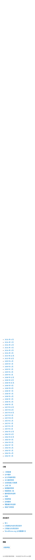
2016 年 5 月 (9, 451)
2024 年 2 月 (9, 350)
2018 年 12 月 (9, 377)
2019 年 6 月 (9, 361)
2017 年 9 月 (9, 415)
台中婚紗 (8, 475)
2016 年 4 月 (9, 453)
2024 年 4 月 (9, 345)
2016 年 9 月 (9, 440)
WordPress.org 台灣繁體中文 (15, 531)
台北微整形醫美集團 (8, 556)
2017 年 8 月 (9, 418)
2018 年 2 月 (9, 402)
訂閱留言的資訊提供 (12, 528)
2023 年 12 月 (9, 356)
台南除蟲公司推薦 (11, 483)
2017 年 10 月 (9, 413)
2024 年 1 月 (9, 353)
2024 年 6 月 (9, 339)
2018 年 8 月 (9, 388)
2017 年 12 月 (9, 407)
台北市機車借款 (10, 477)
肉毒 (6, 496)
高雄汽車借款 (9, 507)
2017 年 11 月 (9, 410)
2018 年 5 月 (9, 394)
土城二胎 (8, 485)
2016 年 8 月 (9, 442)
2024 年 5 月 (9, 342)
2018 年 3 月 (9, 399)
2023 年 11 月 (9, 358)
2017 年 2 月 (9, 426)
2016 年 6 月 (9, 448)
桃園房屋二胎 (9, 491)
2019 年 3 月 (9, 369)
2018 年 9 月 (9, 386)
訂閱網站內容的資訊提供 (13, 526)
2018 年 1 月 (9, 404)
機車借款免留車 (10, 494)
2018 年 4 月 (9, 396)
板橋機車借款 (9, 488)
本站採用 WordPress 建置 (23, 556)
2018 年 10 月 (9, 383)
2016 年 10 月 (9, 437)
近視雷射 (8, 502)
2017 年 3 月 (9, 423)
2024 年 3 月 (9, 348)
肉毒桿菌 (8, 499)
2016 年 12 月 (9, 432)
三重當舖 (8, 472)
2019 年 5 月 (9, 364)
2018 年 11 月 (9, 380)
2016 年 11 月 (9, 434)
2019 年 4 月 (9, 367)
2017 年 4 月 (9, 421)
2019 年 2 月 (9, 372)
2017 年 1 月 (9, 429)
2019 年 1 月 (9, 375)
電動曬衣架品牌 (10, 504)
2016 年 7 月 (9, 445)
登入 (6, 523)
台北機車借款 (9, 480)
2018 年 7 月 (9, 391)
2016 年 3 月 (9, 456)
